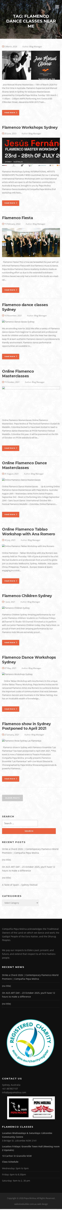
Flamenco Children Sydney (27, 596)
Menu (57, 6)
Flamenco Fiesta (17, 218)
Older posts (12, 798)
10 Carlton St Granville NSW (17, 1155)
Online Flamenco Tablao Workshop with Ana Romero (28, 531)
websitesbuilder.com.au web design (31, 1204)
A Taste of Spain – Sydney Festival (20, 884)
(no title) (6, 859)
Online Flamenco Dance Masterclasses (24, 465)
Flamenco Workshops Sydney (30, 127)
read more (9, 112)
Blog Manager (35, 46)
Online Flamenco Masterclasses (18, 373)
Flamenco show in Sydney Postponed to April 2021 (26, 726)
